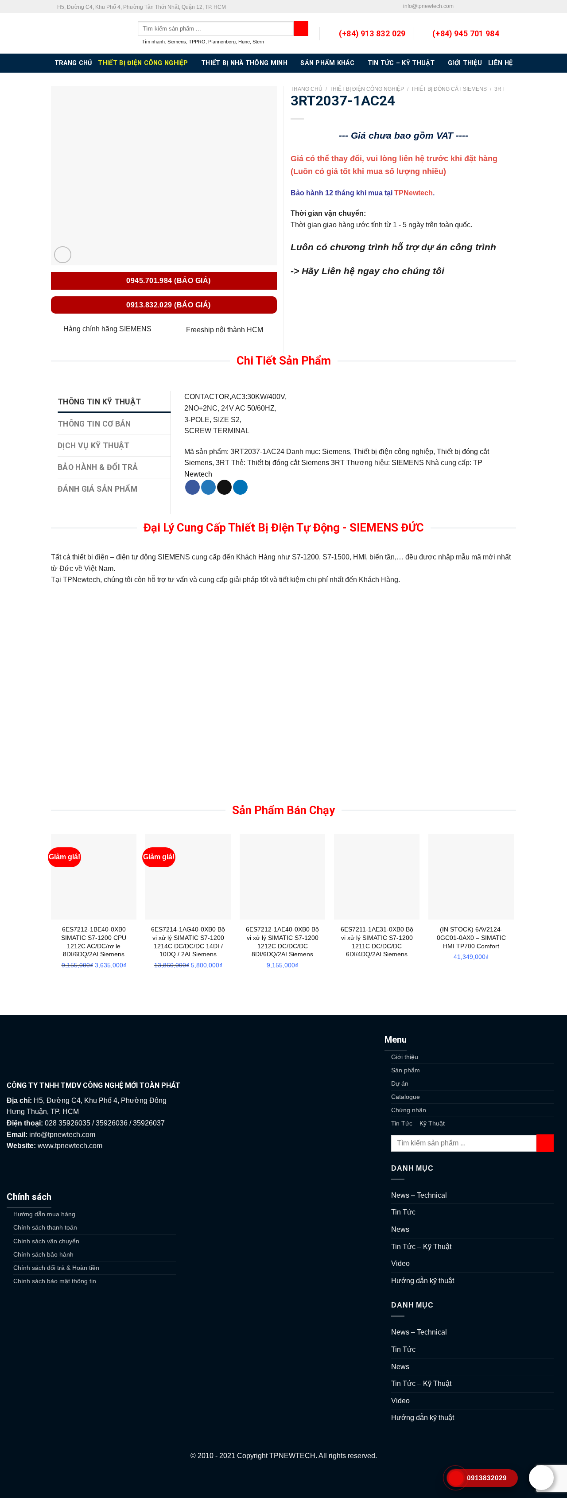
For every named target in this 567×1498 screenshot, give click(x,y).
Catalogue (405, 1096)
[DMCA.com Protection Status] (283, 1480)
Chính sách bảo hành (43, 1254)
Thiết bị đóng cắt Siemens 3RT (296, 462)
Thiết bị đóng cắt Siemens (449, 89)
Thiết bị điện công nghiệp (143, 63)
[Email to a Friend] (224, 487)
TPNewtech (413, 193)
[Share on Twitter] (208, 487)
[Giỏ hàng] (511, 33)
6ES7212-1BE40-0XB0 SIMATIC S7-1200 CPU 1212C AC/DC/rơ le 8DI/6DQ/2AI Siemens (93, 942)
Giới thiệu (465, 63)
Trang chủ (306, 89)
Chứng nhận (408, 1110)
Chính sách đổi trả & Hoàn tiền (56, 1267)
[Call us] (486, 7)
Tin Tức (403, 1212)
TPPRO (197, 41)
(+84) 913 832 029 (372, 33)
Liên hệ (500, 63)
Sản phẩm (405, 1070)
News (400, 1229)
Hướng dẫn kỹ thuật (422, 1281)
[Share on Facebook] (192, 487)
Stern (258, 41)
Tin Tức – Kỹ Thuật (401, 63)
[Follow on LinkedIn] (503, 7)
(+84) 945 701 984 (465, 33)
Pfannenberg (222, 41)
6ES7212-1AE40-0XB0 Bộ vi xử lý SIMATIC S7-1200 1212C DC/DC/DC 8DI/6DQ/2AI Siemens (282, 942)
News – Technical (419, 1195)
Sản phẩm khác (327, 63)
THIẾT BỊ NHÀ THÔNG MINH (244, 63)
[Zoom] (62, 255)
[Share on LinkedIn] (240, 487)
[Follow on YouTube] (511, 7)
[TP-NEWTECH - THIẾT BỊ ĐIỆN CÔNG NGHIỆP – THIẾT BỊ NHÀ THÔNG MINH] (87, 33)
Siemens (176, 41)
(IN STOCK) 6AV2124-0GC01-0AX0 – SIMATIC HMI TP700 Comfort (471, 937)
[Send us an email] (478, 7)
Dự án (399, 1083)
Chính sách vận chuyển (46, 1241)
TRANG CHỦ (73, 63)
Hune (244, 41)
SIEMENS (408, 462)
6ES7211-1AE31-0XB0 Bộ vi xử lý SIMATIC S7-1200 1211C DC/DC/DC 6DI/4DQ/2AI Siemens (377, 942)
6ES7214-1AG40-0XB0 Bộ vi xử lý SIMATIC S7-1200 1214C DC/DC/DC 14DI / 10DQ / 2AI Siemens (188, 942)
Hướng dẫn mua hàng (44, 1214)
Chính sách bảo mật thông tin (54, 1281)
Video (400, 1263)
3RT (499, 89)
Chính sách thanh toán (45, 1227)
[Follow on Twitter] (469, 7)
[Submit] (545, 1143)
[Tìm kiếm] (301, 28)
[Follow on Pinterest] (494, 7)
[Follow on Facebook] (460, 7)
